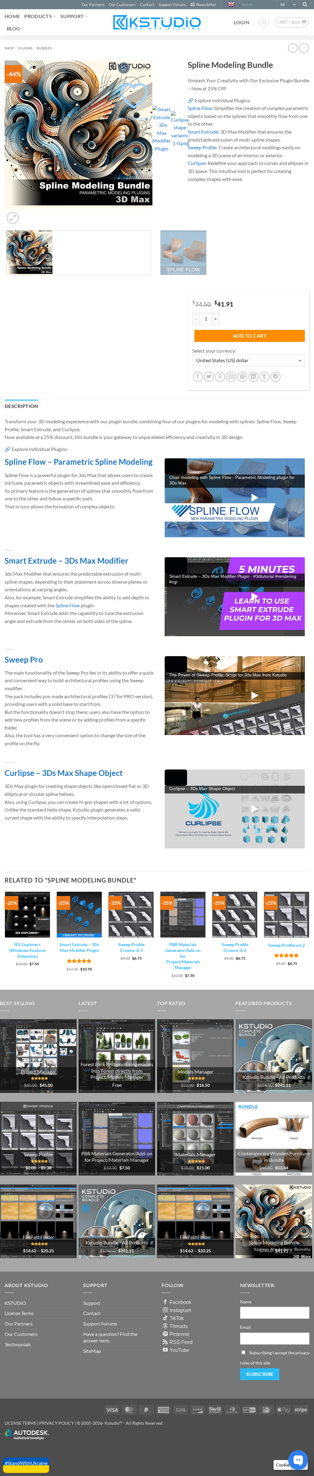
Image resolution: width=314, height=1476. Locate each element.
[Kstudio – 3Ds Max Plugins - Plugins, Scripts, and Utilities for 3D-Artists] (157, 22)
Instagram (180, 1310)
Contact (147, 4)
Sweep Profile (202, 147)
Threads (179, 1326)
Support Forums (172, 4)
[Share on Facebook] (198, 377)
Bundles (44, 48)
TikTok (177, 1318)
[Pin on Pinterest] (242, 377)
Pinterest (179, 1334)
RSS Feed (181, 1342)
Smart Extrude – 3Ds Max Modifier (66, 560)
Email (245, 1327)
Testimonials (18, 1344)
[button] (203, 5)
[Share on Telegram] (275, 377)
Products (38, 16)
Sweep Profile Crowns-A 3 (131, 947)
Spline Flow (200, 108)
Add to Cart (249, 336)
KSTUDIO (15, 1303)
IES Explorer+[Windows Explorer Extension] (27, 950)
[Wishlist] (264, 22)
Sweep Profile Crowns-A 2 (235, 947)
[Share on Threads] (220, 377)
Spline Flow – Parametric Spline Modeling (78, 461)
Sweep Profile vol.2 (286, 945)
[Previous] (7, 380)
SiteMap (92, 1351)
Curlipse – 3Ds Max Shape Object (64, 772)
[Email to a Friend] (231, 377)
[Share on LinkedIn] (253, 377)
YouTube (179, 1350)
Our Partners (93, 4)
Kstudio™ (114, 1423)
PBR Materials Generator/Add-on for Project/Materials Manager (183, 956)
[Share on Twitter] (209, 377)
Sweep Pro (24, 659)
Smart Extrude (203, 132)
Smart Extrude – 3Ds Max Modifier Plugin (79, 947)
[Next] (27, 215)
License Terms (19, 1313)
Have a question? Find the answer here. (110, 1337)
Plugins (25, 48)
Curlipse (196, 163)
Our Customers (122, 4)
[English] (232, 4)
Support (72, 16)
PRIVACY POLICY (56, 1423)
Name (245, 1301)
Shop (9, 48)
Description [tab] (21, 406)
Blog (13, 28)
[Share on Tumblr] (264, 377)
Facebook (180, 1302)
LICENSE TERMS (20, 1423)
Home (12, 16)
